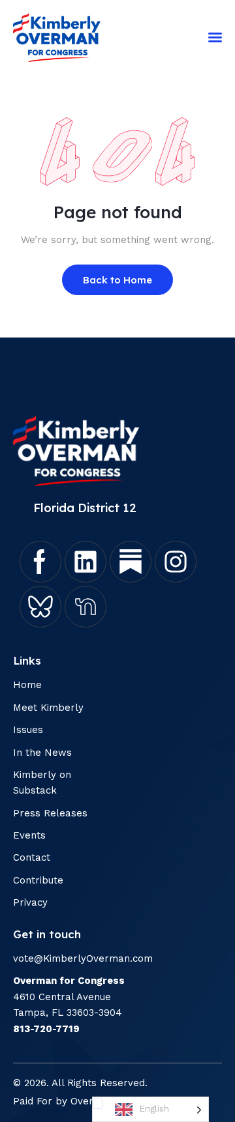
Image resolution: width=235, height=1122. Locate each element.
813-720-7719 (46, 1029)
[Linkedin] (85, 562)
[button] (215, 37)
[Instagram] (175, 562)
